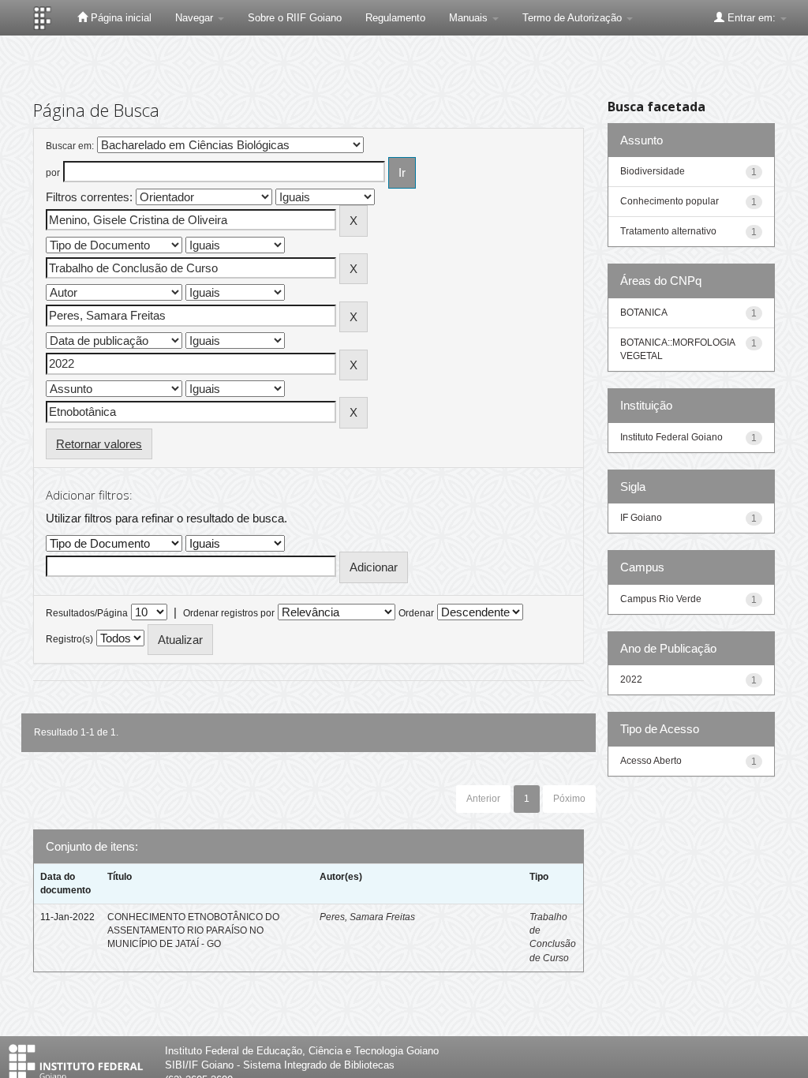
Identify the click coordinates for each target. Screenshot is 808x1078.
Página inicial (120, 18)
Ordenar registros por (229, 613)
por (53, 172)
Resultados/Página (87, 613)
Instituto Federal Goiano (671, 437)
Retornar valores (99, 444)
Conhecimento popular (669, 201)
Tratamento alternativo (668, 231)
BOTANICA (644, 312)
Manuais (470, 18)
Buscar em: (70, 146)
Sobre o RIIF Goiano (295, 18)
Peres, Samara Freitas (367, 917)
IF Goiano (641, 517)
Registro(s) (69, 639)
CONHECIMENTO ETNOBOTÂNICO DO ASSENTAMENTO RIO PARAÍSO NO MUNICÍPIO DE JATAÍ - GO (193, 930)
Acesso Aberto (651, 760)
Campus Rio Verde (660, 599)
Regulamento (395, 18)
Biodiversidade (652, 171)
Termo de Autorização (573, 18)
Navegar (195, 18)
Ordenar (416, 613)
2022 (631, 679)
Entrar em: (751, 18)
